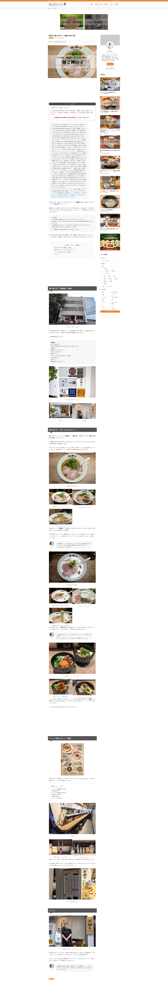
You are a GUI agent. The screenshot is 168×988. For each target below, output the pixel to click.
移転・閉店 (51, 37)
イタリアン (104, 297)
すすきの (107, 273)
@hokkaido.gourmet (57, 124)
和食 (103, 292)
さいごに (57, 254)
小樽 (103, 286)
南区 (105, 278)
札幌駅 (107, 270)
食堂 (103, 299)
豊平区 (110, 278)
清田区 (105, 281)
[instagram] (116, 0)
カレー (103, 306)
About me (110, 64)
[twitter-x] (114, 0)
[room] (117, 0)
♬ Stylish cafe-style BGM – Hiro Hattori (65, 196)
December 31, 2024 (73, 229)
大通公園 (113, 270)
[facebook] (112, 0)
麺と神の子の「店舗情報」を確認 (63, 247)
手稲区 (105, 283)
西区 (114, 276)
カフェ (113, 299)
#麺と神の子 (82, 194)
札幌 (103, 266)
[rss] (119, 0)
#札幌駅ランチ (66, 194)
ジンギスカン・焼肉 (115, 303)
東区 (110, 276)
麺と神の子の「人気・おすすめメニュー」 (65, 250)
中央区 (105, 268)
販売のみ (114, 308)
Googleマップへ (61, 361)
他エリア (110, 286)
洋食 (103, 294)
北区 (105, 276)
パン (113, 306)
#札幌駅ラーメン (74, 194)
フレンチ (114, 294)
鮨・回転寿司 (114, 292)
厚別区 (111, 281)
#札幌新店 (60, 194)
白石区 (115, 278)
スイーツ (104, 308)
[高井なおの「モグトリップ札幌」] (57, 4)
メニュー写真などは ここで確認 (62, 252)
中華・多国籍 (114, 297)
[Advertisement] (72, 89)
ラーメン (104, 302)
